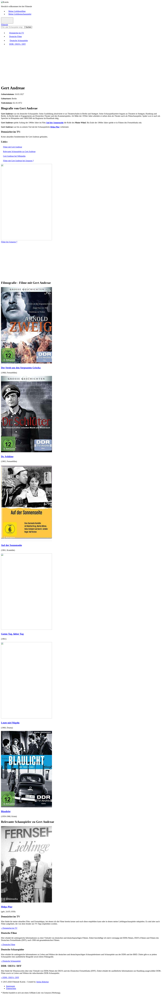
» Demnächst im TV (9, 928)
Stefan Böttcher (42, 982)
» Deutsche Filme (8, 944)
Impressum (10, 986)
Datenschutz (11, 988)
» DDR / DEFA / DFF (10, 977)
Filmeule (4, 25)
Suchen (28, 27)
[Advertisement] (77, 65)
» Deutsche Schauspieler (11, 961)
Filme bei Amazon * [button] (9, 242)
